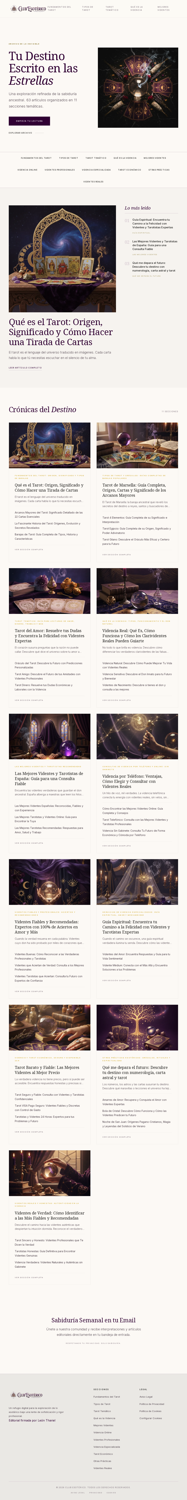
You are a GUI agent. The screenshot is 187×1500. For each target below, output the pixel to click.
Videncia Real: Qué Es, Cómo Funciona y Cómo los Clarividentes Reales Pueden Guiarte (134, 635)
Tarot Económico (103, 1453)
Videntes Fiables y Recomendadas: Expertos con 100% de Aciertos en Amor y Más (47, 927)
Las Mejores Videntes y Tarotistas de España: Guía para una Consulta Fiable (49, 778)
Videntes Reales (103, 1468)
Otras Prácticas (102, 1461)
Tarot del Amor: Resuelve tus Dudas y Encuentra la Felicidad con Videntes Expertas (49, 635)
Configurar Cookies (151, 1418)
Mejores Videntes (164, 8)
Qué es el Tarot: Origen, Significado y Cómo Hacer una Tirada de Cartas (49, 488)
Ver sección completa (29, 549)
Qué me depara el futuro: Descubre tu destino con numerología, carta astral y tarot (135, 1072)
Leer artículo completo (25, 367)
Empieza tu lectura (29, 121)
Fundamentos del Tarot (59, 8)
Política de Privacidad (152, 1404)
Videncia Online (103, 1432)
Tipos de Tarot (87, 8)
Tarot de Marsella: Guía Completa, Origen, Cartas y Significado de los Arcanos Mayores (134, 490)
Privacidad (95, 1492)
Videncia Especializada (107, 1446)
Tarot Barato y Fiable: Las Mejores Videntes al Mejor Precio (47, 1070)
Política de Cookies (150, 1411)
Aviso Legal (146, 1396)
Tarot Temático (112, 8)
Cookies (111, 1492)
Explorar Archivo (20, 133)
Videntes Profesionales (107, 1439)
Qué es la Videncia (137, 8)
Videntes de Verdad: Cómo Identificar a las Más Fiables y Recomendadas (50, 1215)
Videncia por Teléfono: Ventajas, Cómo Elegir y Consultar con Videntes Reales (132, 781)
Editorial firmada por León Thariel (32, 1420)
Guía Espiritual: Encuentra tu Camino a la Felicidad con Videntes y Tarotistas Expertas (136, 927)
